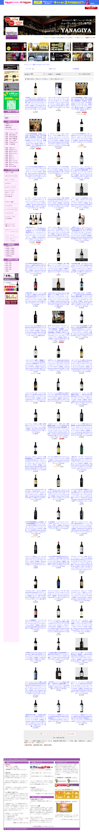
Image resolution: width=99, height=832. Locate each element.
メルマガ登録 (68, 37)
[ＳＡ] (15, 174)
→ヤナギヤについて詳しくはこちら (70, 819)
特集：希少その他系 (11, 166)
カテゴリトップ (27, 64)
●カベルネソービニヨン (12, 176)
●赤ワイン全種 (9, 172)
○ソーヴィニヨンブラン (12, 209)
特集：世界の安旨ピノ (11, 135)
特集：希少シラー (10, 159)
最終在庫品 (8, 127)
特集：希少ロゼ (10, 164)
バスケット (82, 37)
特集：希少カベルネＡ (11, 153)
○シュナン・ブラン (11, 216)
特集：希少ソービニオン (12, 162)
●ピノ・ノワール (10, 179)
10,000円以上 (9, 256)
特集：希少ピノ (10, 155)
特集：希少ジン (10, 157)
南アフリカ (52, 69)
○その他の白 (9, 218)
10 (66, 734)
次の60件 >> (72, 734)
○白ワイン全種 (9, 202)
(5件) (38, 244)
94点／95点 (8, 265)
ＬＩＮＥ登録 (76, 37)
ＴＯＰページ (48, 37)
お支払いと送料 (55, 37)
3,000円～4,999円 (10, 252)
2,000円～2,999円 (10, 250)
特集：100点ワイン (10, 148)
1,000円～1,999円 (10, 248)
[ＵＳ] (8, 174)
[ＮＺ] (12, 174)
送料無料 (58, 74)
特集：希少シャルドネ (11, 160)
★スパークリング (10, 224)
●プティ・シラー (10, 192)
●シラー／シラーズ (11, 187)
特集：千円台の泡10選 (11, 136)
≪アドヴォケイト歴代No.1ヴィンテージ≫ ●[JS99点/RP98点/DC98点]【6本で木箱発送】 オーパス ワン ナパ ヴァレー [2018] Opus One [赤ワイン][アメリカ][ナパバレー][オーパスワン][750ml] (58, 718)
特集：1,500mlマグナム (11, 142)
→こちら (16, 798)
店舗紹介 (62, 37)
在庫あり (50, 74)
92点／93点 (8, 263)
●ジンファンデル (10, 190)
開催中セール (9, 125)
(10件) (61, 466)
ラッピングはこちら (11, 129)
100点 (7, 271)
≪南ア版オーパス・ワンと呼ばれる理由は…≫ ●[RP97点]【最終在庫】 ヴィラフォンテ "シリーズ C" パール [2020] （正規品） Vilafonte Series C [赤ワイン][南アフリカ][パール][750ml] (58, 685)
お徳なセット (9, 123)
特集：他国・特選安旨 (11, 138)
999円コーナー (9, 246)
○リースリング (9, 213)
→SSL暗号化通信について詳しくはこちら (43, 826)
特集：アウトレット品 (11, 133)
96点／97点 (8, 267)
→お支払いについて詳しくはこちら (44, 793)
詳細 (16, 766)
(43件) (39, 373)
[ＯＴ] (15, 177)
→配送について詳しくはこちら (20, 822)
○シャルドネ (9, 205)
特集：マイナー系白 (11, 140)
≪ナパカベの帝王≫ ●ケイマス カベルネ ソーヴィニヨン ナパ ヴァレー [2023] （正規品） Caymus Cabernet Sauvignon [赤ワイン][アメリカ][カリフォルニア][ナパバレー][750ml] (58, 460)
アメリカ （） (30, 69)
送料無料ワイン (10, 769)
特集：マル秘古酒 (10, 144)
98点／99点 (8, 269)
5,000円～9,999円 (10, 254)
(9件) (61, 178)
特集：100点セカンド (11, 149)
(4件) (84, 147)
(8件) (84, 114)
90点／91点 (8, 261)
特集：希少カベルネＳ (11, 151)
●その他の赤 (9, 196)
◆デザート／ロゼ (10, 226)
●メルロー (8, 183)
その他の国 (76, 69)
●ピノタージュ (9, 194)
